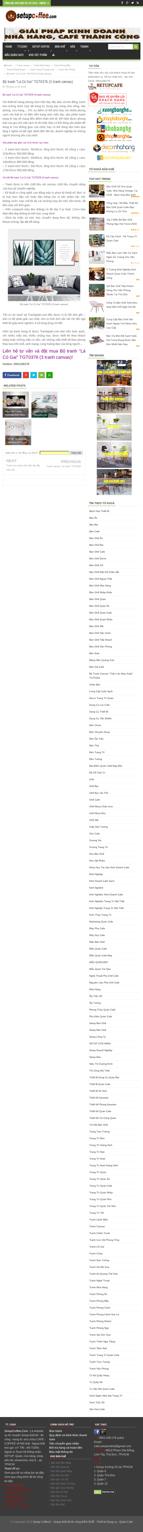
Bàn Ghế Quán (97, 599)
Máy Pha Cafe (97, 928)
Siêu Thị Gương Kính (101, 1063)
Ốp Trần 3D (95, 996)
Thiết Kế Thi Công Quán (102, 1118)
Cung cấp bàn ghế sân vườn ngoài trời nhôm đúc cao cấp (121, 323)
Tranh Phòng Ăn (98, 1294)
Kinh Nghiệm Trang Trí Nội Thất (106, 901)
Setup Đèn (95, 1057)
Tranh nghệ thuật (99, 1280)
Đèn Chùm (95, 725)
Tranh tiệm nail (98, 1348)
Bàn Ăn (93, 517)
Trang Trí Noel (97, 1158)
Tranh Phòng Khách (100, 1321)
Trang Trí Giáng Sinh (100, 1145)
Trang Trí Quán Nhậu (101, 1192)
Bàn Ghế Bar (96, 545)
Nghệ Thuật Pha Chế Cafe (104, 975)
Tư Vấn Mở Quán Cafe (102, 1389)
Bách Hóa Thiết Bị (99, 511)
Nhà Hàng (94, 989)
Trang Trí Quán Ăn (99, 1179)
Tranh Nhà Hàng (98, 1287)
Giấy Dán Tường (98, 826)
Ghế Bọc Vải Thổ (98, 793)
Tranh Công (95, 1253)
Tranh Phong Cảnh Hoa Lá (104, 1314)
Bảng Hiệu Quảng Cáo (101, 660)
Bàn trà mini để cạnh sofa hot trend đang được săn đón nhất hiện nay (121, 340)
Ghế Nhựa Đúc (97, 813)
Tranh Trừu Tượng (99, 1361)
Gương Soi (95, 840)
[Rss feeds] (137, 3)
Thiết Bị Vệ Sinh (98, 1091)
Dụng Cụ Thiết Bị (98, 711)
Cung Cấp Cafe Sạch (101, 691)
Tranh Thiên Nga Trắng (102, 1341)
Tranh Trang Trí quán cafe (104, 1355)
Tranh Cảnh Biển (98, 1219)
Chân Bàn (94, 684)
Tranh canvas (97, 1226)
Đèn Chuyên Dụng (99, 732)
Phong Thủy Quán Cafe (102, 1009)
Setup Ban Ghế (97, 1023)
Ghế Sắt (93, 820)
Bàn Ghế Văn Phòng (100, 646)
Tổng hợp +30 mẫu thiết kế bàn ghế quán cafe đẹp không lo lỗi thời (122, 207)
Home (8, 46)
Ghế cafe (94, 799)
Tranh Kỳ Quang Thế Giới (103, 1273)
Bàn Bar (93, 524)
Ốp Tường (95, 1002)
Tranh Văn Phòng (99, 1368)
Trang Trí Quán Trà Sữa (102, 1206)
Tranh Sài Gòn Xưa (100, 1334)
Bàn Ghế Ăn (96, 538)
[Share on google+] (26, 375)
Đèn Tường (95, 759)
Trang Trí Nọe (97, 1151)
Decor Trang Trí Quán (101, 698)
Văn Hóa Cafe (97, 1409)
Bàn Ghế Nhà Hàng (100, 585)
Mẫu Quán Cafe (98, 948)
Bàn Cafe (94, 531)
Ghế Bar (94, 786)
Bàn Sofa (94, 653)
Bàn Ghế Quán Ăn (99, 605)
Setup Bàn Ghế (97, 1030)
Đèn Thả (94, 745)
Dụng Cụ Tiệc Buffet (100, 718)
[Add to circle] (127, 3)
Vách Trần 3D (96, 1402)
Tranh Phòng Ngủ (99, 1328)
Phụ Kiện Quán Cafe (100, 1016)
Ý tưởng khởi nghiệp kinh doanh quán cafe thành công (121, 273)
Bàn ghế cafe (97, 551)
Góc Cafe (94, 833)
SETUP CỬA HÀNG (100, 1043)
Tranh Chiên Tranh (99, 1233)
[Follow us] (132, 3)
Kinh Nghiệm (96, 887)
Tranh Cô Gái (96, 1246)
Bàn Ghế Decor (97, 558)
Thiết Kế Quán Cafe (100, 1111)
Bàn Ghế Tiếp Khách (100, 639)
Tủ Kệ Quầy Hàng (99, 1375)
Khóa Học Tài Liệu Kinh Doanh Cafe (109, 867)
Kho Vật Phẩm (97, 860)
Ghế (91, 779)
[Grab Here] (53, 55)
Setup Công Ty (97, 1036)
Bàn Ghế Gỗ (96, 565)
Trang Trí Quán (97, 1172)
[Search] (136, 46)
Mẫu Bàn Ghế (97, 942)
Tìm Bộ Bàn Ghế (98, 1124)
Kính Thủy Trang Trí (100, 914)
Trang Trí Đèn (97, 1138)
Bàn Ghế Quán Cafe (100, 612)
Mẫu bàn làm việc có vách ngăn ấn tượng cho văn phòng (121, 257)
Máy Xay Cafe (97, 935)
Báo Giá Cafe (96, 666)
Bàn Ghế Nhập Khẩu (100, 592)
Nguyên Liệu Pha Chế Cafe (104, 982)
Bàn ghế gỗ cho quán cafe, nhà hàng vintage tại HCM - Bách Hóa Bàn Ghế (121, 190)
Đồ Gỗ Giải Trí (97, 772)
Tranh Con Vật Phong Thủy (104, 1240)
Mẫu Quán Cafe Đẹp (100, 955)
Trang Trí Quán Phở (100, 1199)
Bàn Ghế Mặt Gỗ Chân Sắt (104, 572)
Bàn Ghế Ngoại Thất (100, 578)
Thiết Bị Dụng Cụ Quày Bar (104, 1077)
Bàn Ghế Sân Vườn (100, 633)
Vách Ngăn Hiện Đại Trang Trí (105, 1395)
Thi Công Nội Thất (99, 1070)
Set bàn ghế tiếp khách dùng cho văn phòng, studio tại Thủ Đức (120, 290)
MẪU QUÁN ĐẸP (98, 962)
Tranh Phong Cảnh (99, 1307)
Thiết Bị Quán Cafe (99, 1084)
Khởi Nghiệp (96, 874)
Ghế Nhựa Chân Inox (101, 806)
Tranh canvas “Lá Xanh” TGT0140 (64, 466)
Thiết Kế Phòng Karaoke (102, 1104)
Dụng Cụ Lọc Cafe (99, 704)
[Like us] (122, 3)
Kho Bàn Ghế (96, 853)
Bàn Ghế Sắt (96, 626)
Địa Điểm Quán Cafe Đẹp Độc (105, 765)
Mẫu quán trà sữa (100, 969)
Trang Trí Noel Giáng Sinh (103, 1165)
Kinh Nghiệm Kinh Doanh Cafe (106, 894)
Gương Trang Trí (98, 847)
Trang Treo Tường (99, 1131)
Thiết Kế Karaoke (98, 1097)
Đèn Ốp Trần (96, 738)
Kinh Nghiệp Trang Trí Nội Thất (106, 908)
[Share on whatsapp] (49, 375)
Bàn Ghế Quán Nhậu (100, 619)
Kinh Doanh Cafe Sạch (101, 881)
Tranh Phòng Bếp (99, 1300)
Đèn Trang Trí (97, 752)
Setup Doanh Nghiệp (100, 1050)
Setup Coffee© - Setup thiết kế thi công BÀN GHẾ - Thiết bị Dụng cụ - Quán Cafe (83, 1521)
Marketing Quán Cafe (101, 921)
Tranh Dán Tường (99, 1260)
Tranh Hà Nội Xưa (99, 1267)
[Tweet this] (33, 375)
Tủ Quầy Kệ (96, 1382)
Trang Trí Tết (96, 1212)
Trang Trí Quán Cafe (100, 1185)
